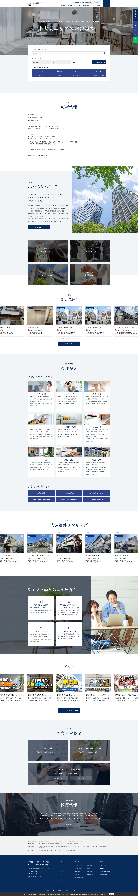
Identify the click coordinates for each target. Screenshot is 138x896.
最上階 (59, 75)
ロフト (40, 75)
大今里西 (52, 843)
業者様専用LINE (103, 874)
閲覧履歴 (98, 2)
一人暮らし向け (78, 866)
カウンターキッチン (78, 75)
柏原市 (78, 841)
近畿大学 (41, 493)
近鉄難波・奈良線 (43, 846)
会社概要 (69, 5)
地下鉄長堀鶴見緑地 (102, 846)
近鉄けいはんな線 (72, 846)
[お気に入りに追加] (21, 308)
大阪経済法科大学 (96, 499)
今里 (71, 850)
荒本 (45, 850)
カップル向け (78, 868)
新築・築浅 (77, 871)
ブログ (92, 5)
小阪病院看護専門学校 (69, 499)
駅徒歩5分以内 (90, 874)
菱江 (40, 843)
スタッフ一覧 (63, 877)
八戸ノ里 (67, 850)
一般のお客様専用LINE (105, 871)
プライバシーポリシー (50, 890)
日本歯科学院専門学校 (41, 499)
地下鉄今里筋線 (93, 846)
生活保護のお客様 (79, 877)
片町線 (87, 846)
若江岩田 (41, 850)
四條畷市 (57, 841)
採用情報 (99, 5)
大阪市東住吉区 (72, 841)
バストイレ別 (97, 71)
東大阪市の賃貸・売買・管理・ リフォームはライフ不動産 (39, 863)
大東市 (65, 841)
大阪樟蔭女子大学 (96, 493)
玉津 (61, 843)
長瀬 (55, 850)
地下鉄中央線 (57, 846)
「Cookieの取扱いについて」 (93, 894)
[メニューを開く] (106, 3)
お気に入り (89, 2)
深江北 (47, 843)
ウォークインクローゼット (97, 75)
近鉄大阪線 (50, 846)
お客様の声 (62, 880)
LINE (135, 41)
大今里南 (76, 843)
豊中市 (61, 841)
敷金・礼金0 (89, 871)
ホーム (61, 866)
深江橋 (58, 850)
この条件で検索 (98, 62)
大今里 (43, 843)
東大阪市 (41, 841)
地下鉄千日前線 (81, 846)
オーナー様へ (77, 5)
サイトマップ (65, 890)
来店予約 (135, 16)
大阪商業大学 (69, 493)
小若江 (71, 843)
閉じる (111, 894)
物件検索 (63, 5)
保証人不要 (89, 866)
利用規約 (59, 890)
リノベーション (90, 868)
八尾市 (52, 841)
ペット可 (40, 71)
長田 (52, 850)
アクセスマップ (63, 874)
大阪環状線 (41, 847)
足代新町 (57, 843)
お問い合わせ (135, 30)
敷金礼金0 (59, 71)
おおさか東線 (64, 846)
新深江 (48, 850)
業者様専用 (81, 778)
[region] (69, 135)
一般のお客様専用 (57, 778)
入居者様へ (86, 5)
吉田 (68, 843)
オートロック (78, 71)
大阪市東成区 (47, 841)
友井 (65, 843)
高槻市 (82, 841)
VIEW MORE (38, 227)
